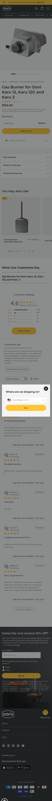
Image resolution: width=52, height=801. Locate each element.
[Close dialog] (46, 388)
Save (26, 408)
